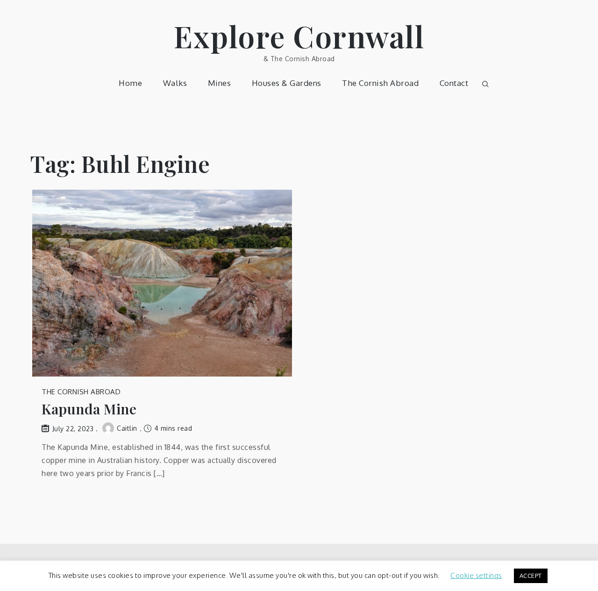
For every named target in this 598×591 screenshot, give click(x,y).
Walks (175, 83)
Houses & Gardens (286, 83)
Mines (219, 83)
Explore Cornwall (299, 36)
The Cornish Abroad (380, 83)
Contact (454, 83)
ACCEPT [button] (531, 575)
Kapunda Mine (89, 409)
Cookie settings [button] (476, 575)
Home (130, 83)
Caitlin (127, 428)
